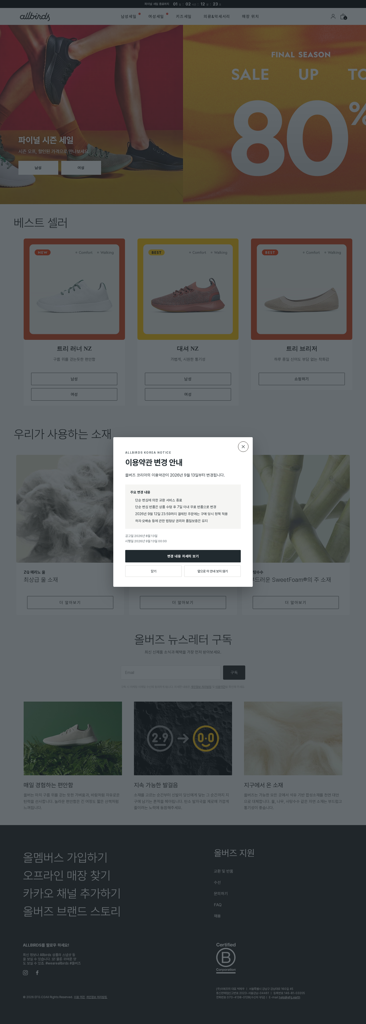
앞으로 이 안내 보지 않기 (212, 571)
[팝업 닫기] (243, 447)
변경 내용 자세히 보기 (183, 556)
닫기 (153, 571)
